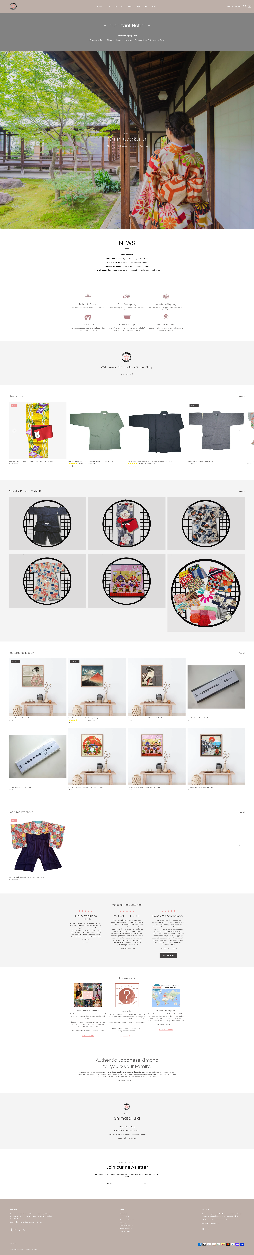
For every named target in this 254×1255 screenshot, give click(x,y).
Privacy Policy (125, 1232)
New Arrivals (17, 396)
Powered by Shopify (30, 1249)
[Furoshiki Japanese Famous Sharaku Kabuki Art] (157, 687)
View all (242, 396)
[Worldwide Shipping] (166, 995)
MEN (108, 6)
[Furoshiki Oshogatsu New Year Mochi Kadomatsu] (97, 756)
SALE (146, 6)
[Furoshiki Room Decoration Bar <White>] (37, 756)
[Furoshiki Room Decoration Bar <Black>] (216, 687)
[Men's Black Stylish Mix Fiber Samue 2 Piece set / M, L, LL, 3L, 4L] (157, 430)
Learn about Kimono (127, 1036)
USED (138, 6)
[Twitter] (203, 1229)
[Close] (249, 1218)
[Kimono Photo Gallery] (88, 995)
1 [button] (126, 223)
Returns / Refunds (126, 1226)
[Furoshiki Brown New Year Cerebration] (216, 756)
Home (127, 581)
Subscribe (229, 1247)
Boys (206, 523)
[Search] (244, 6)
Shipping (123, 1223)
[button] (73, 463)
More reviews (168, 955)
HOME (130, 6)
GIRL (115, 6)
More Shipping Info (166, 1029)
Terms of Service (126, 1229)
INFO (153, 6)
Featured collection (21, 653)
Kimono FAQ (124, 1217)
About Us (123, 1214)
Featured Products (21, 812)
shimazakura (19, 1249)
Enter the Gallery (88, 1035)
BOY (122, 6)
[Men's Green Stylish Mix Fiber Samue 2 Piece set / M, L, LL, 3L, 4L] (97, 430)
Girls (48, 581)
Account (238, 6)
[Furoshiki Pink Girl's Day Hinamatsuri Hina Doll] (157, 756)
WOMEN (99, 6)
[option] (127, 140)
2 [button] (129, 223)
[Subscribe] (145, 1183)
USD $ (229, 6)
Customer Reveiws (127, 1220)
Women (127, 523)
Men (47, 523)
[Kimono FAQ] (127, 995)
